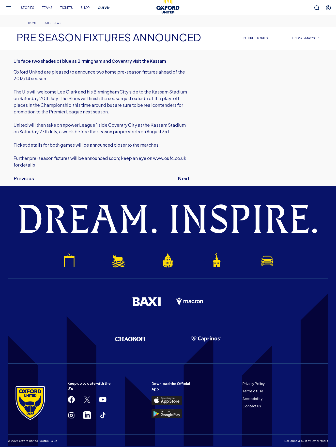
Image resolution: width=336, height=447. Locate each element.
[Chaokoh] (130, 339)
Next (184, 178)
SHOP (85, 8)
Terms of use (253, 391)
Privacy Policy (254, 383)
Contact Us (252, 406)
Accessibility (253, 398)
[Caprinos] (206, 339)
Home (32, 22)
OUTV (104, 7)
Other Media (319, 440)
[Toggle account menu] (328, 7)
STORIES (27, 8)
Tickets (66, 8)
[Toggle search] (317, 7)
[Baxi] (146, 302)
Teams (47, 8)
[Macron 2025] (189, 301)
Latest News (52, 22)
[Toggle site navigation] (8, 7)
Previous (24, 178)
